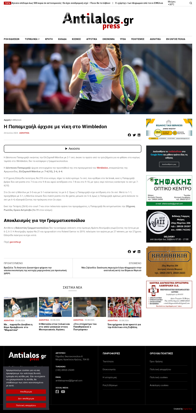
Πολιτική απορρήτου (160, 369)
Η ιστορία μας (110, 377)
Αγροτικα (91, 39)
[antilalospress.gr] (98, 21)
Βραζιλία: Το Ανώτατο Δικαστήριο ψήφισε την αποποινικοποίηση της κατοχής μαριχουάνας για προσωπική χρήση (35, 270)
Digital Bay (187, 409)
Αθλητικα (155, 39)
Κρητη (49, 39)
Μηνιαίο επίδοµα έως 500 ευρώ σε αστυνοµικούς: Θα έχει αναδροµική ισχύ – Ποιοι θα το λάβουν (50, 3)
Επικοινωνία (109, 369)
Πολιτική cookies (159, 377)
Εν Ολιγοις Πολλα (175, 39)
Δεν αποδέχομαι (26, 398)
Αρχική (7, 120)
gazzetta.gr (15, 242)
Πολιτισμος (137, 39)
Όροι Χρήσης (156, 361)
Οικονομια (108, 39)
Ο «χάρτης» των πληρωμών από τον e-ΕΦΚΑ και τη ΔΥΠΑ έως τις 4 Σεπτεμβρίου (145, 3)
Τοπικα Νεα (31, 39)
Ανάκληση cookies (159, 385)
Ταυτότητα (108, 361)
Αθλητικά (16, 120)
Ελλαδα (62, 39)
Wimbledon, (102, 167)
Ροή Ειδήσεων (110, 385)
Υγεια (123, 39)
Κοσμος (76, 39)
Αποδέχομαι (26, 391)
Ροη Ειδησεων (11, 39)
